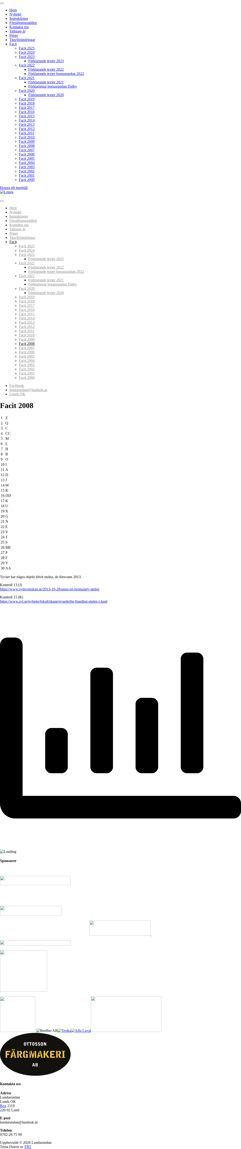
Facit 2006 (27, 154)
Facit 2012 (27, 129)
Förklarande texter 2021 (46, 82)
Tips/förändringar (22, 40)
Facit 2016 (27, 112)
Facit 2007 (27, 150)
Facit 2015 (27, 116)
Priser (13, 35)
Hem (13, 10)
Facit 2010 (27, 137)
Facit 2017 (27, 108)
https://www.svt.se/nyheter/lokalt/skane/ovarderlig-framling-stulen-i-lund (53, 601)
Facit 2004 (27, 163)
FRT (27, 1147)
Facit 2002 (27, 171)
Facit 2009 (27, 141)
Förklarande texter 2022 (46, 69)
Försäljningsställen (23, 23)
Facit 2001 (27, 175)
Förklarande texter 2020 (46, 95)
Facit (13, 44)
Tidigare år (17, 31)
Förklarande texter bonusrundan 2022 (56, 74)
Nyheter (15, 14)
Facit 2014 (27, 120)
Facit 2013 (27, 125)
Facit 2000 (27, 180)
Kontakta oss (19, 27)
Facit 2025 (27, 48)
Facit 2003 (27, 167)
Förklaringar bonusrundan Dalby (52, 86)
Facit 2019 (27, 99)
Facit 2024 (27, 52)
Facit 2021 (27, 78)
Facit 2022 (27, 65)
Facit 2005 (27, 158)
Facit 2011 (26, 133)
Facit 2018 (27, 103)
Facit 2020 (27, 91)
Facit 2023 (27, 57)
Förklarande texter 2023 (46, 61)
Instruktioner (18, 18)
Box (3, 1106)
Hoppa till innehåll (14, 188)
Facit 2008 (27, 146)
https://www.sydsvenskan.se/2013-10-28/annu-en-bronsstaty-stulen (49, 589)
